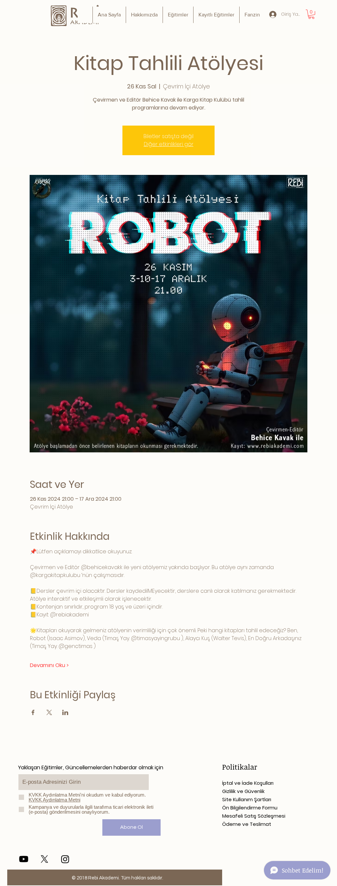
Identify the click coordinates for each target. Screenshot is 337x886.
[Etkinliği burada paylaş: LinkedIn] (65, 712)
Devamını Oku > (49, 665)
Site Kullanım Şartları (246, 799)
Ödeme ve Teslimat (246, 824)
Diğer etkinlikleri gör (169, 144)
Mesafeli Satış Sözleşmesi (253, 815)
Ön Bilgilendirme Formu (249, 807)
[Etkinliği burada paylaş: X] (49, 712)
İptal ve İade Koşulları (247, 782)
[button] (311, 14)
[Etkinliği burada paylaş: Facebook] (33, 712)
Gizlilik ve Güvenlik (243, 791)
